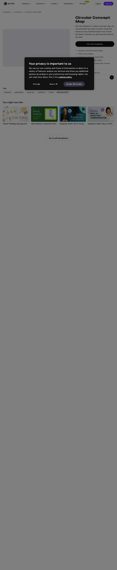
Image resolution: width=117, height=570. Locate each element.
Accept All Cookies (74, 84)
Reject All (54, 84)
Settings (36, 84)
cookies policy (65, 77)
